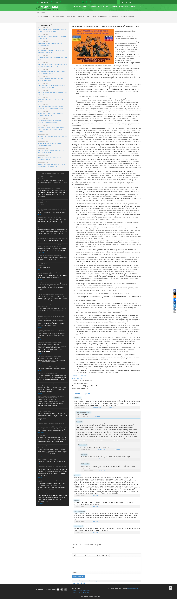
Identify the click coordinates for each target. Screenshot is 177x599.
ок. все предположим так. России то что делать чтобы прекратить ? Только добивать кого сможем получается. (52, 310)
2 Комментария (97, 407)
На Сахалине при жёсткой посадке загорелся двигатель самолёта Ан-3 (51, 72)
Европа (75, 6)
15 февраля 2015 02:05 (80, 521)
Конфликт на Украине (83, 16)
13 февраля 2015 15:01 (85, 449)
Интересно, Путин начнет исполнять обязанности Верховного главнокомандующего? (52, 276)
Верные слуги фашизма (127, 16)
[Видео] (83, 2)
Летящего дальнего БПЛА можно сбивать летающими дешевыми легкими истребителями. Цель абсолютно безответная (52, 182)
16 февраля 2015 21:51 (80, 532)
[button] (74, 555)
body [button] (74, 572)
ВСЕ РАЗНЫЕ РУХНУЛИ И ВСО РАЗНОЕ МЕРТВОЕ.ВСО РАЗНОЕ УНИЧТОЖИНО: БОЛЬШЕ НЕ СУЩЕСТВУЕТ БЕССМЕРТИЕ (52, 360)
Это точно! (41, 204)
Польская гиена (71, 16)
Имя (73, 547)
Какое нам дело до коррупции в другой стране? (52, 461)
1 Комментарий (99, 440)
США (80, 6)
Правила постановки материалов (82, 590)
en (122, 2)
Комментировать (78, 577)
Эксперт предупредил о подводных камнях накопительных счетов (51, 114)
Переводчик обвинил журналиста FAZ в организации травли (50, 44)
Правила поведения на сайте (80, 592)
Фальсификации (114, 16)
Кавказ (94, 16)
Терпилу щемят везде (44, 267)
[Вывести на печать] (61, 2)
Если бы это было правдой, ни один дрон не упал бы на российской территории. (52, 258)
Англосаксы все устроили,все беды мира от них (52, 212)
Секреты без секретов (43, 16)
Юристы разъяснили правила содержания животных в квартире (51, 79)
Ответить (112, 407)
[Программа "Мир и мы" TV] (90, 2)
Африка (93, 6)
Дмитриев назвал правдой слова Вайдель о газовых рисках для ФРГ (51, 151)
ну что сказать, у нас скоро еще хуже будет (50, 240)
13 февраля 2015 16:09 (88, 459)
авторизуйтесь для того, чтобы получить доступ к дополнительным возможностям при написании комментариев (105, 581)
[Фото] (86, 2)
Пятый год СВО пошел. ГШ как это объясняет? (51, 369)
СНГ (84, 6)
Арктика (99, 6)
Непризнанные (123, 6)
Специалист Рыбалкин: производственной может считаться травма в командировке (50, 107)
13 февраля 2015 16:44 (80, 495)
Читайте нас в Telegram (79, 376)
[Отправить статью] (54, 2)
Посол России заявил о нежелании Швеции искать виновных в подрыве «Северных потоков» (51, 129)
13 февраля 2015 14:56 (83, 416)
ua (130, 2)
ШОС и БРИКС (113, 6)
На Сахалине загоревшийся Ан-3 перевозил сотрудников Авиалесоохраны (51, 51)
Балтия (105, 6)
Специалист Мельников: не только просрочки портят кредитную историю (51, 86)
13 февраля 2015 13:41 (80, 407)
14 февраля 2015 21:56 (80, 506)
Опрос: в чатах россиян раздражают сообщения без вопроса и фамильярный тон (52, 65)
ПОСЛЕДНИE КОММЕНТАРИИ (52, 173)
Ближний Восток (102, 16)
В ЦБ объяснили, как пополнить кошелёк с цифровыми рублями (50, 144)
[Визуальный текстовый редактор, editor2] (106, 564)
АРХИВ (133, 6)
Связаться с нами (132, 589)
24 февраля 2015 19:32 (88, 470)
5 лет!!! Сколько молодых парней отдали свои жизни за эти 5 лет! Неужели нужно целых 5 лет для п (52, 335)
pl (126, 2)
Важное (39, 20)
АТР (88, 6)
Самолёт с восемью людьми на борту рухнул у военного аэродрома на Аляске (52, 30)
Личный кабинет (44, 2)
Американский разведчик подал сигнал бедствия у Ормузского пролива (49, 121)
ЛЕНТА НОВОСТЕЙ (45, 25)
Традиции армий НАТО (58, 16)
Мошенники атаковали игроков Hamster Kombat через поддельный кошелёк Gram (52, 165)
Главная (79, 378)
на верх (74, 378)
